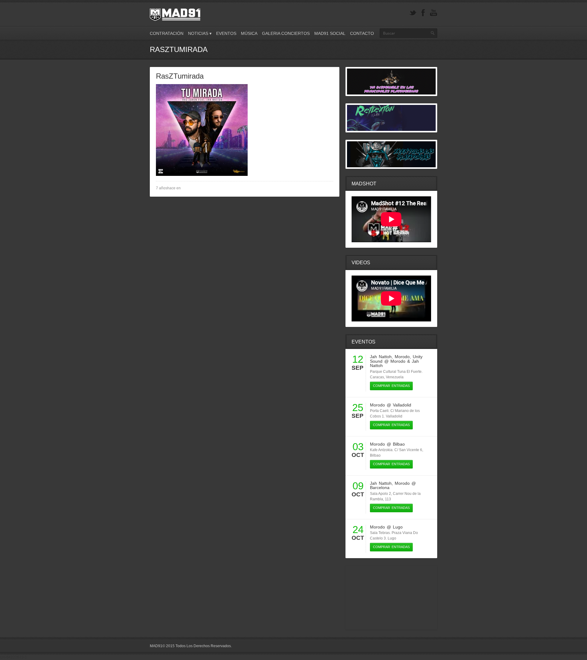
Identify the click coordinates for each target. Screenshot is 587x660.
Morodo (402, 356)
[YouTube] (433, 13)
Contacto (362, 33)
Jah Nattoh (381, 356)
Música (249, 33)
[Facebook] (423, 13)
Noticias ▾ (200, 33)
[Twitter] (412, 13)
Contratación (166, 33)
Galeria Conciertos (286, 33)
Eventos (226, 33)
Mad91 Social (329, 33)
